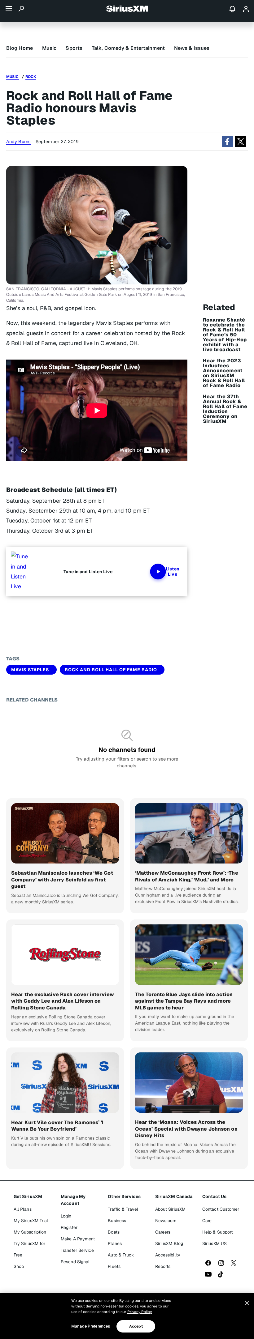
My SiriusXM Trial (31, 1220)
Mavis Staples (30, 669)
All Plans (23, 1209)
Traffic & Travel (123, 1209)
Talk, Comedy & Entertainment (128, 48)
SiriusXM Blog (169, 1243)
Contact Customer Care (220, 1214)
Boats (114, 1232)
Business (117, 1220)
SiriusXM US (214, 1243)
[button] (227, 141)
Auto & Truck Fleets (121, 1260)
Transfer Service (77, 1250)
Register (69, 1227)
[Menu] (8, 8)
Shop (19, 1266)
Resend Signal (75, 1261)
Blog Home (19, 48)
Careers (163, 1232)
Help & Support (217, 1232)
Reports (163, 1266)
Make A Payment (78, 1239)
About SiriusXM (170, 1209)
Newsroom (166, 1220)
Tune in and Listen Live (88, 571)
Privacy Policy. (139, 1311)
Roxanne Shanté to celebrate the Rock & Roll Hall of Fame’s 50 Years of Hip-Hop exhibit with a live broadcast (225, 335)
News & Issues (191, 48)
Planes (115, 1243)
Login (66, 1216)
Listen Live (172, 571)
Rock (30, 76)
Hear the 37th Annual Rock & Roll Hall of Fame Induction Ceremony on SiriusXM (225, 409)
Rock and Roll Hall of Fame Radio (111, 669)
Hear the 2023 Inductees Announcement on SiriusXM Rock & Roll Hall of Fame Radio (224, 373)
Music (49, 48)
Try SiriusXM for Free (30, 1249)
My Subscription (30, 1232)
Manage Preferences (90, 1326)
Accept (136, 1326)
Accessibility (167, 1255)
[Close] (247, 1303)
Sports (74, 48)
